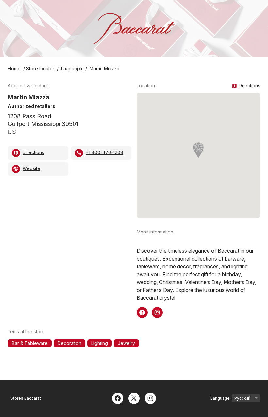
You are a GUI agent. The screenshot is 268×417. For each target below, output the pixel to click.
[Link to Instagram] (157, 312)
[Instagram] (150, 397)
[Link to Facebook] (142, 312)
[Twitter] (134, 397)
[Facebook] (117, 397)
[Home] (134, 28)
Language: (221, 398)
